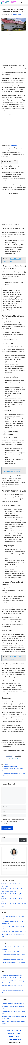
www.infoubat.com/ (7, 868)
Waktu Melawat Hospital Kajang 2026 (11, 975)
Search (3, 837)
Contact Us (17, 1030)
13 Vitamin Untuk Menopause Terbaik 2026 (13, 1003)
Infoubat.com (15, 145)
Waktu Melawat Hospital (10, 766)
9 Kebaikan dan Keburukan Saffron (11, 952)
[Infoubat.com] (8, 2)
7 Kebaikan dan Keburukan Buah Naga (12, 959)
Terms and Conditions (14, 1039)
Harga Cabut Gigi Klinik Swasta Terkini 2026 (13, 931)
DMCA (18, 1033)
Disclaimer (11, 1033)
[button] (21, 2)
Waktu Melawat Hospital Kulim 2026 (11, 978)
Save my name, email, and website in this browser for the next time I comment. (13, 821)
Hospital (6, 764)
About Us (10, 1030)
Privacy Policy (14, 1036)
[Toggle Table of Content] (14, 161)
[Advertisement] (14, 50)
